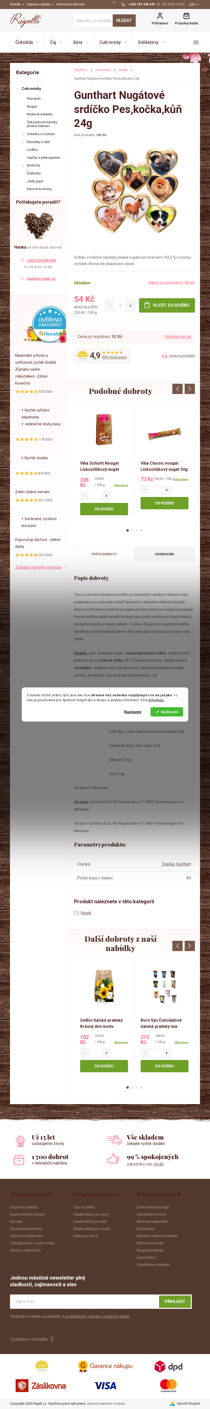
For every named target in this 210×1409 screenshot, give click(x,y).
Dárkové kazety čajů (153, 1207)
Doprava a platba (38, 4)
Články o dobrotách (25, 1250)
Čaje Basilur (146, 1257)
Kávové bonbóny (39, 189)
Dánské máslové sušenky (157, 1236)
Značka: (176, 864)
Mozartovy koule (150, 1243)
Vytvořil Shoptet (188, 1403)
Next (190, 389)
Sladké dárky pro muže (91, 1229)
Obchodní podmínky (26, 1229)
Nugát (32, 106)
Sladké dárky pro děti (90, 1221)
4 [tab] (141, 530)
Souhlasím (169, 712)
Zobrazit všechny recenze (38, 567)
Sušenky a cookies (41, 134)
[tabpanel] (104, 462)
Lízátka (32, 150)
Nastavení (132, 711)
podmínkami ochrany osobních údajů (97, 1316)
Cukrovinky (31, 89)
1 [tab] (127, 530)
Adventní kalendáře (152, 1221)
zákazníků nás (145, 1164)
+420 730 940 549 (41, 261)
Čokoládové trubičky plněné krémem (42, 124)
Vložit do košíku (171, 305)
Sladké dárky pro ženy (91, 1214)
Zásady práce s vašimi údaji (32, 1243)
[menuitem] (27, 42)
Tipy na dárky (84, 1207)
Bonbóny (33, 165)
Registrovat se (178, 336)
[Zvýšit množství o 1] (130, 305)
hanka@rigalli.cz (41, 279)
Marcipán (34, 98)
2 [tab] (132, 530)
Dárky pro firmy (85, 1236)
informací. (157, 700)
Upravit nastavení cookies (106, 1403)
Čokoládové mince (151, 1214)
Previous (177, 389)
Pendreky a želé (38, 142)
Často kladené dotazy (27, 1214)
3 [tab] (136, 530)
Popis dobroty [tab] (104, 554)
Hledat (124, 20)
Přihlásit (175, 1301)
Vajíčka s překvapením (43, 157)
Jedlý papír (35, 181)
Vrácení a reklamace (26, 1236)
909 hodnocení (114, 357)
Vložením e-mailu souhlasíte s (70, 1316)
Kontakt (15, 4)
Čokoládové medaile (153, 1265)
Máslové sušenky (39, 114)
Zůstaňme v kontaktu (29, 1339)
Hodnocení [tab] (164, 554)
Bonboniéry (146, 1229)
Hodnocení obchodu (70, 4)
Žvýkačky (34, 173)
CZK (192, 4)
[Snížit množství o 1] (109, 305)
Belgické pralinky (150, 1250)
